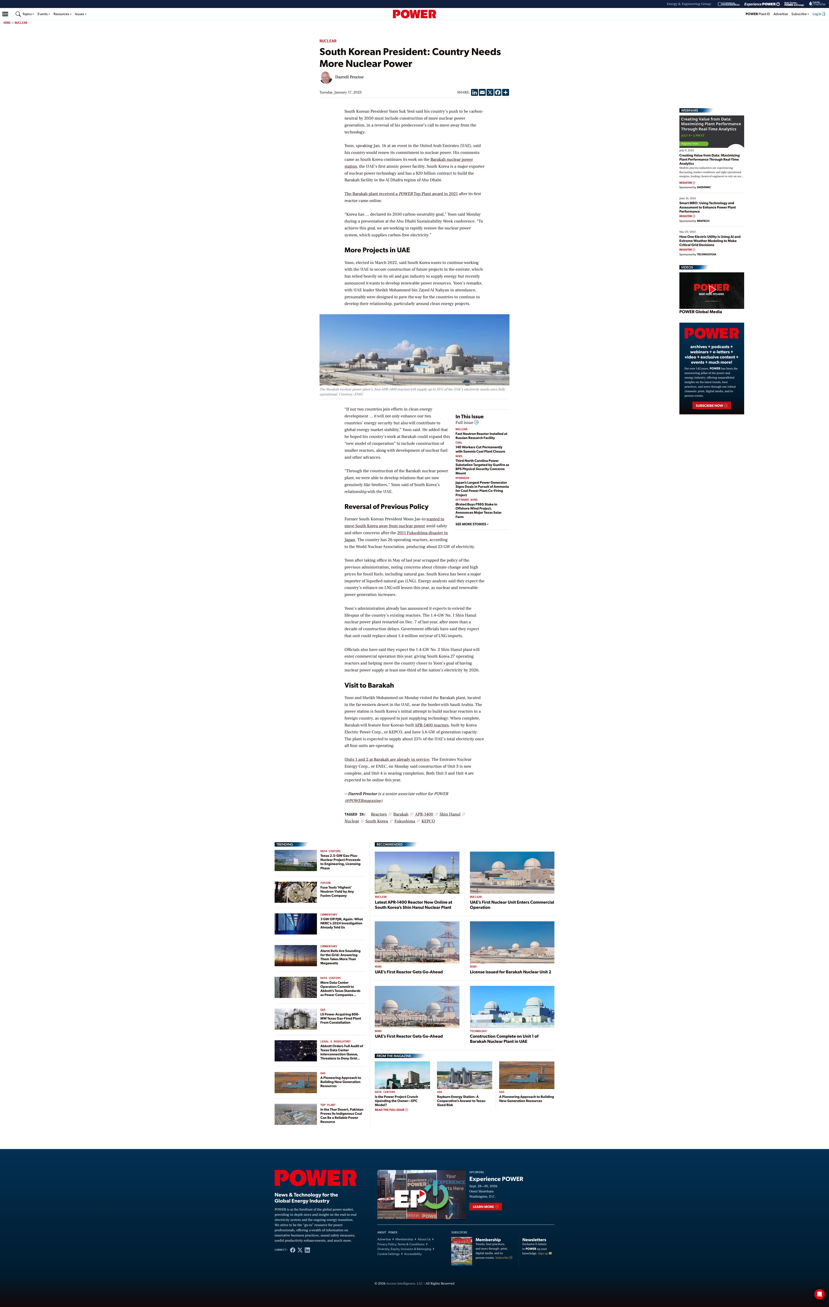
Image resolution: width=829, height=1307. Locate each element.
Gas (322, 1010)
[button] (5, 14)
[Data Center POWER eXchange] (794, 4)
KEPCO (428, 821)
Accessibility (413, 1254)
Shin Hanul (450, 814)
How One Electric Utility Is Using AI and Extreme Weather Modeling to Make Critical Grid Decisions (710, 240)
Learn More (484, 1206)
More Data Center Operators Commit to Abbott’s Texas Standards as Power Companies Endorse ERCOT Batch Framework (340, 992)
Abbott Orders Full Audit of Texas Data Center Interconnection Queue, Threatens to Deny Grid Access (341, 1054)
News (459, 456)
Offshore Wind (466, 500)
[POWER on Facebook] (292, 1249)
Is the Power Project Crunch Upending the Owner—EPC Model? (396, 1100)
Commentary (328, 914)
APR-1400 (424, 814)
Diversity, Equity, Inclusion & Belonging (404, 1249)
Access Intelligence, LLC (404, 1284)
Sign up (543, 1253)
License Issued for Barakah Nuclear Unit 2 (510, 971)
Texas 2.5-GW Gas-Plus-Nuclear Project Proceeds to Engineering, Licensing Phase (340, 861)
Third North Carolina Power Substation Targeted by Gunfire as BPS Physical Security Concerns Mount (482, 466)
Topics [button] (27, 13)
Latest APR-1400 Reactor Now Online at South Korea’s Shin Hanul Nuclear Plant (413, 904)
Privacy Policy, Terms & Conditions (400, 1244)
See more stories (471, 524)
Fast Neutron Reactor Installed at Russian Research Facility (481, 435)
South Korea (376, 821)
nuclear (352, 821)
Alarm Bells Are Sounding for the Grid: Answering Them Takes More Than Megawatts (340, 956)
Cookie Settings (388, 1254)
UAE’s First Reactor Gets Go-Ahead (409, 971)
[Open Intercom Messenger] (819, 1294)
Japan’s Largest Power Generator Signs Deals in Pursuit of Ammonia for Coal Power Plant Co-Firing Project (482, 488)
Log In (817, 13)
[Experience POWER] (762, 4)
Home (7, 23)
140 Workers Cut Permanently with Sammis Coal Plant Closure (480, 449)
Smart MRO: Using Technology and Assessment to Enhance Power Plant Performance (707, 206)
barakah (400, 814)
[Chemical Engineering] (729, 4)
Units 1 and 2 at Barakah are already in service (387, 759)
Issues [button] (80, 13)
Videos (687, 267)
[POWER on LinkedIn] (307, 1249)
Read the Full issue (390, 1110)
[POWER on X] (300, 1249)
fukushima (404, 821)
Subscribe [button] (799, 13)
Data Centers (330, 851)
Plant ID (758, 13)
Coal (459, 442)
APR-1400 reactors (431, 725)
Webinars (689, 110)
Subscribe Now (710, 405)
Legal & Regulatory (335, 1041)
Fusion (325, 883)
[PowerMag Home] (414, 14)
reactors (379, 814)
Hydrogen (462, 478)
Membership (404, 1239)
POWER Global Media (700, 311)
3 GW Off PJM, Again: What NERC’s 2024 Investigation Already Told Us (341, 923)
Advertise (781, 13)
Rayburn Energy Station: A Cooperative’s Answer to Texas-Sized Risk (461, 1100)
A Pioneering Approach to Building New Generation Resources (340, 1081)
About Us (424, 1239)
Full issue (465, 422)
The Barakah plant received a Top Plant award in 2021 (401, 194)
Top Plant (327, 1105)
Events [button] (43, 13)
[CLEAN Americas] (817, 4)
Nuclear (21, 23)
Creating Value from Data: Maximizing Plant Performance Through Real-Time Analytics (709, 159)
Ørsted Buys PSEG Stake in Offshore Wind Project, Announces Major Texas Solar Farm (479, 510)
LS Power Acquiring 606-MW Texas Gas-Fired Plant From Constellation (340, 1018)
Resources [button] (62, 13)
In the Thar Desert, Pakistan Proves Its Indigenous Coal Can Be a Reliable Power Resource (341, 1115)
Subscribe (502, 1258)
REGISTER (686, 183)
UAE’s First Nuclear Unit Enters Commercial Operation (512, 904)
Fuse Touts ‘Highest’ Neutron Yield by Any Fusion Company (337, 891)
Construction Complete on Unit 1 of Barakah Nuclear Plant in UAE (504, 1038)
